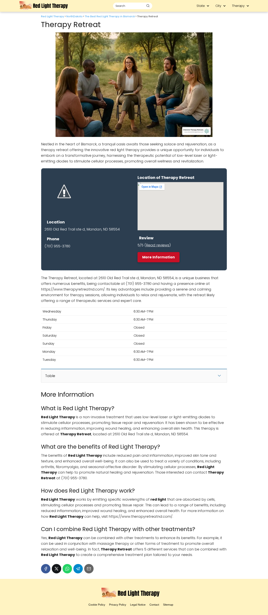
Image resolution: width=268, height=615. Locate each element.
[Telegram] (78, 568)
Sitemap (168, 604)
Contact (154, 604)
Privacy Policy (117, 604)
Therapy (238, 6)
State (201, 6)
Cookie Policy (96, 604)
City (218, 6)
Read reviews (157, 245)
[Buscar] (148, 6)
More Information (158, 257)
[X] (56, 568)
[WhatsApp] (67, 568)
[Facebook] (45, 568)
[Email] (89, 568)
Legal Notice (138, 604)
